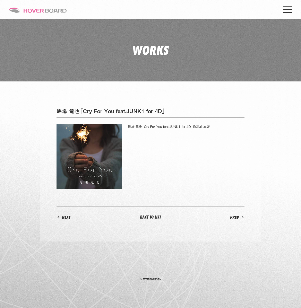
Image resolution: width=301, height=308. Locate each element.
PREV (235, 217)
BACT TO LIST (150, 217)
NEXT (65, 217)
